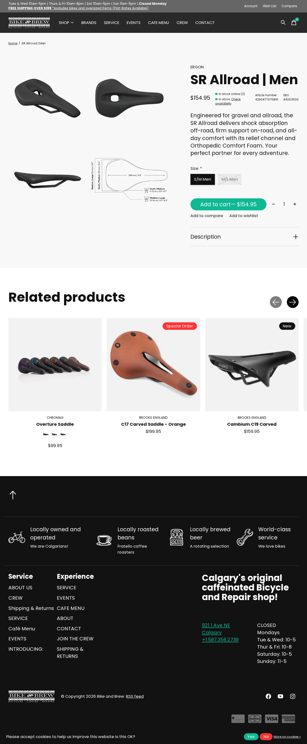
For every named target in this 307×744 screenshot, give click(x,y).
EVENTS (134, 22)
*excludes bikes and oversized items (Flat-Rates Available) (78, 8)
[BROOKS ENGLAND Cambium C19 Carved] (252, 364)
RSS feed (135, 696)
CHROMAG (55, 417)
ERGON (197, 67)
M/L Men (230, 179)
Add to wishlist (243, 215)
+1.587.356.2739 (220, 639)
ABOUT (65, 618)
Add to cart (228, 204)
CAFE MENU (158, 22)
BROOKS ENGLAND (153, 417)
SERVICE (111, 22)
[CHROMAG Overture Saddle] (55, 364)
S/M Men (202, 179)
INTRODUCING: (25, 649)
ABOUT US (20, 587)
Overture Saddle (55, 424)
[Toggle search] (283, 22)
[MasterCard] (254, 721)
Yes (251, 736)
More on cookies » (287, 737)
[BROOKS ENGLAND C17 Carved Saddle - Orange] (153, 364)
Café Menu (21, 628)
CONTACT (205, 22)
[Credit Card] (238, 721)
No (266, 736)
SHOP (64, 22)
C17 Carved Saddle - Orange (153, 424)
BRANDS (88, 22)
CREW (182, 22)
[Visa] (271, 721)
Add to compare (206, 215)
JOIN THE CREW (75, 638)
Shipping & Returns (31, 608)
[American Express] (288, 721)
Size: (196, 168)
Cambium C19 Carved (252, 424)
